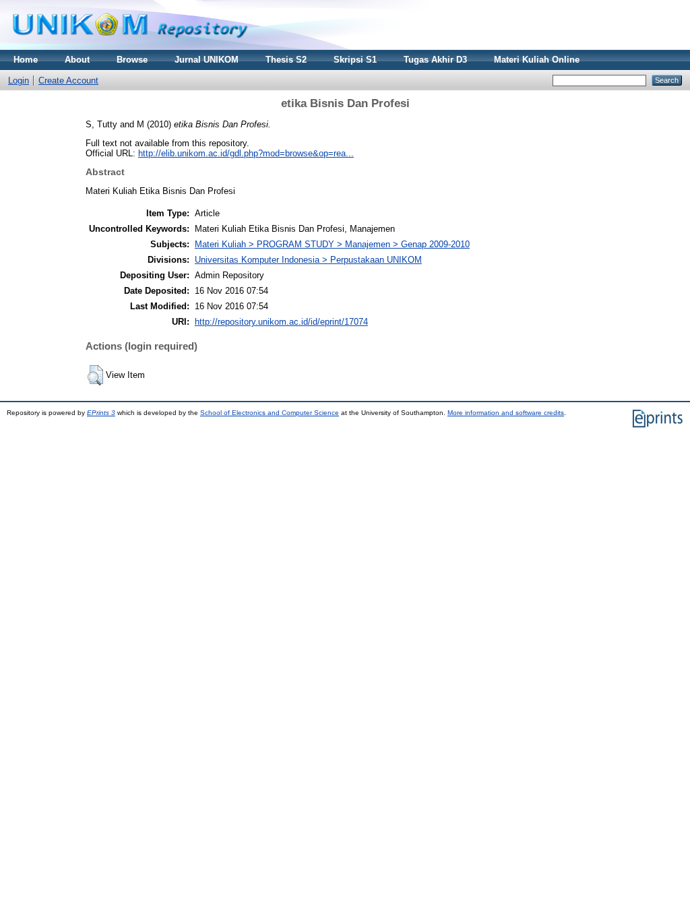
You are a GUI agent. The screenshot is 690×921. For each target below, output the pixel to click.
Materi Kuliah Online (536, 60)
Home (25, 60)
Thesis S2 (286, 60)
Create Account (68, 80)
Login (18, 80)
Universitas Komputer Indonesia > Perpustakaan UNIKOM (308, 260)
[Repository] (130, 47)
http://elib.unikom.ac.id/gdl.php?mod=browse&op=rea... (246, 153)
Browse (132, 60)
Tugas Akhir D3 (435, 60)
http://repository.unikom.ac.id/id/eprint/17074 (281, 322)
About (77, 60)
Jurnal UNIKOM (207, 60)
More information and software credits (505, 412)
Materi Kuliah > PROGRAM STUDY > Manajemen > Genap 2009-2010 (332, 244)
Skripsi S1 (355, 60)
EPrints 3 (101, 412)
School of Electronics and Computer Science (269, 412)
